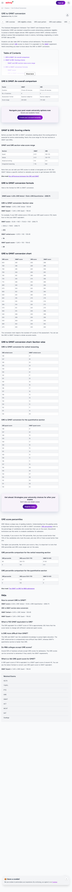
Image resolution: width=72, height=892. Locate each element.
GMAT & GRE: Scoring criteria (15, 60)
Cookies (54, 882)
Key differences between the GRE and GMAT (24, 176)
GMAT (47, 44)
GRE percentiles (46, 526)
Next (69, 22)
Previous (2, 22)
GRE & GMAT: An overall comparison (17, 57)
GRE (16, 44)
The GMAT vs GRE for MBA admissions (22, 588)
